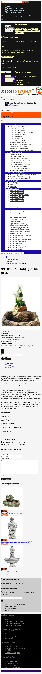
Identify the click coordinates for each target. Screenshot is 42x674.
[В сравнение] (6, 357)
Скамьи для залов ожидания (20, 203)
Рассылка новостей (12, 667)
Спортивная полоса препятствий (22, 168)
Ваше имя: (5, 454)
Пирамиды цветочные (18, 146)
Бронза (31, 346)
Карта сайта (31, 41)
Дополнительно (8, 46)
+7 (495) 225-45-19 (22, 82)
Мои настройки (8, 67)
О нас (7, 6)
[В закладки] (2, 357)
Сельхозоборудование (18, 166)
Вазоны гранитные (17, 128)
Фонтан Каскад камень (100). (12, 513)
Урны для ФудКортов (18, 241)
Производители (7, 50)
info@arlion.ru (20, 80)
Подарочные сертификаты (23, 50)
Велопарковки (15, 154)
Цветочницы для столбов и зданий (23, 150)
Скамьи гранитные (17, 201)
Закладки (27, 61)
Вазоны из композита (18, 134)
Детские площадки (17, 156)
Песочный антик (10, 346)
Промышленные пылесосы (20, 164)
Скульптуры (14, 183)
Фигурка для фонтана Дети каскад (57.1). (16, 542)
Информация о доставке (14, 8)
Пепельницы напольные (19, 227)
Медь (21, 348)
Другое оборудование (13, 152)
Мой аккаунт (7, 57)
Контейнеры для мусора (14, 173)
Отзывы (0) (9, 367)
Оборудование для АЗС (19, 225)
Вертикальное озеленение (20, 140)
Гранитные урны (16, 219)
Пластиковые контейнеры (20, 179)
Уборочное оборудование (19, 170)
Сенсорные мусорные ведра (20, 231)
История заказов (17, 61)
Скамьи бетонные (17, 199)
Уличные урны (15, 233)
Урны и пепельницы (13, 209)
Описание (9, 363)
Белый (3, 348)
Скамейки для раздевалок (19, 195)
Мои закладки (10, 665)
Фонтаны (13, 187)
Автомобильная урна (18, 211)
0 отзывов (5, 333)
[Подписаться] (2, 600)
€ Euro (8, 26)
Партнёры (5, 52)
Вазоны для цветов (12, 124)
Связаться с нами (7, 41)
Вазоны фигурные (17, 138)
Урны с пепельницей (18, 247)
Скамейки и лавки (12, 189)
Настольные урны (17, 223)
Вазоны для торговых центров (21, 132)
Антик (22, 346)
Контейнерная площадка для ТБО (23, 175)
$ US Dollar (10, 28)
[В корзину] (2, 511)
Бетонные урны (16, 215)
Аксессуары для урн (17, 213)
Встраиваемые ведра (18, 217)
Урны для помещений (18, 237)
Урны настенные (16, 243)
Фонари (13, 185)
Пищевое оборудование (19, 158)
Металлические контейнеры (20, 177)
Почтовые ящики (16, 162)
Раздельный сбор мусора (19, 229)
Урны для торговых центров (21, 239)
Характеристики (11, 365)
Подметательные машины (20, 160)
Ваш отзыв (5, 459)
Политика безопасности (14, 10)
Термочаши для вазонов (19, 148)
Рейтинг (4, 475)
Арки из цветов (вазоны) (19, 126)
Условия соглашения (13, 12)
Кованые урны (15, 221)
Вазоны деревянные (17, 130)
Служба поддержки (10, 37)
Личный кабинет (11, 661)
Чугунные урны (16, 249)
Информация (21, 24)
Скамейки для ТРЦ (17, 197)
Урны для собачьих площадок (21, 235)
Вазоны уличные (16, 136)
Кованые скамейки (17, 191)
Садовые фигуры (11, 181)
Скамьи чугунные (17, 207)
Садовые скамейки (17, 193)
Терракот (12, 348)
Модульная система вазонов (20, 144)
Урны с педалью (16, 245)
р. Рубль (9, 31)
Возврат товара (20, 41)
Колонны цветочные (18, 142)
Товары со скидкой (16, 52)
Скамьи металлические (19, 205)
